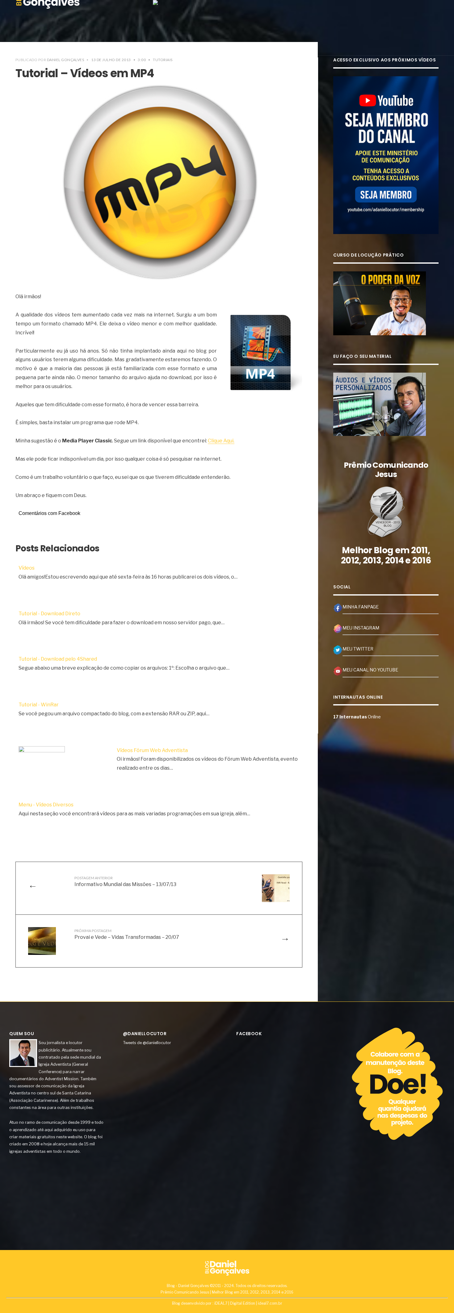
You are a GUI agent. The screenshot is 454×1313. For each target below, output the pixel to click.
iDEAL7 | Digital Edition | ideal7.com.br (248, 1303)
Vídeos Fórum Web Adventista (152, 750)
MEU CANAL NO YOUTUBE (370, 670)
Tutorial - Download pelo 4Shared (58, 659)
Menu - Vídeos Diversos (46, 805)
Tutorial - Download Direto (49, 614)
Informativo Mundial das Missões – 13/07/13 (125, 881)
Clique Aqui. (221, 441)
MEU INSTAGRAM (361, 628)
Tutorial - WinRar (39, 705)
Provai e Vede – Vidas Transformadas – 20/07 (126, 934)
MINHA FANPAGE (361, 607)
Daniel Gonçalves (65, 59)
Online (357, 717)
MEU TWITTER (358, 649)
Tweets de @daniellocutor (147, 1042)
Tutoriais (162, 59)
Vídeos (27, 568)
